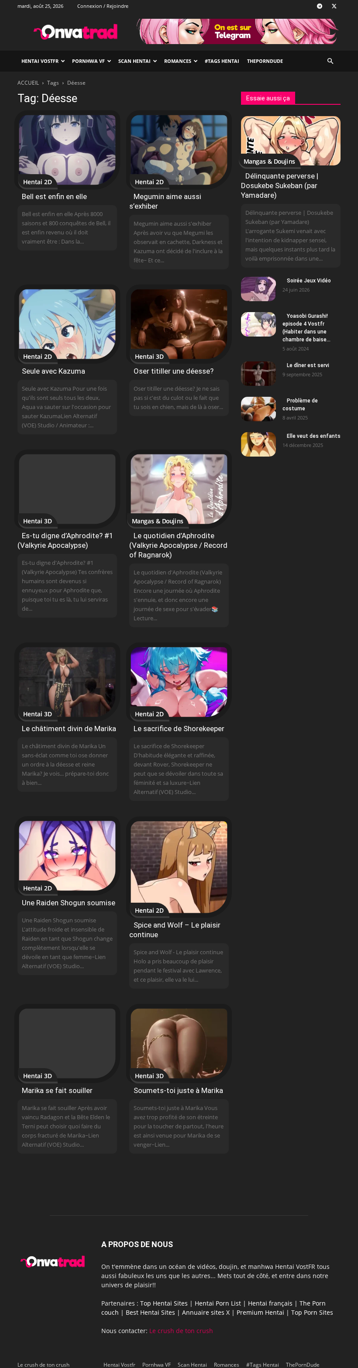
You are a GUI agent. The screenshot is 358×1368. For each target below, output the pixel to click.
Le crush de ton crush (181, 1331)
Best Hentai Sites (150, 1312)
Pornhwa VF (88, 61)
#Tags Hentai (222, 61)
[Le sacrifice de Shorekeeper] (179, 682)
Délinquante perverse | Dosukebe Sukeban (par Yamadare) (279, 185)
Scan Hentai (134, 61)
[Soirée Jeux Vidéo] (258, 289)
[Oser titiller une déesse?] (179, 324)
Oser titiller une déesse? (173, 371)
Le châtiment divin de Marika (69, 728)
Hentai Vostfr (40, 61)
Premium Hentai (260, 1312)
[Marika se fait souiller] (67, 1043)
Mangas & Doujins (157, 521)
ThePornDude (265, 61)
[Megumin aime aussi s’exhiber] (179, 150)
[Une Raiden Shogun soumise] (67, 856)
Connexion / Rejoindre (102, 6)
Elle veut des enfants (314, 436)
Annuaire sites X (206, 1312)
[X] (334, 6)
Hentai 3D (149, 356)
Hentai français (270, 1303)
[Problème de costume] (258, 409)
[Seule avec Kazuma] (67, 324)
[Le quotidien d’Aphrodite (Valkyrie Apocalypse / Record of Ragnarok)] (179, 489)
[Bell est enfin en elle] (67, 150)
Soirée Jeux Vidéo (309, 281)
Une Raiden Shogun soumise (68, 902)
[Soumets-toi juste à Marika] (179, 1043)
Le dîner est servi (308, 365)
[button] (330, 61)
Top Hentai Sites (164, 1303)
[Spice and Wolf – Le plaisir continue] (179, 867)
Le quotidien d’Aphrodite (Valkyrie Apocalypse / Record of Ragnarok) (178, 545)
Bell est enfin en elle (54, 196)
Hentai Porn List (218, 1303)
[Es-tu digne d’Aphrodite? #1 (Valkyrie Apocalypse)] (67, 489)
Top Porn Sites (312, 1312)
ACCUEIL (28, 82)
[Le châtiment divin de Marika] (67, 682)
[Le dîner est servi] (258, 373)
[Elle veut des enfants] (258, 444)
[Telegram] (319, 6)
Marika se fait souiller (57, 1090)
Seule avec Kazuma (53, 371)
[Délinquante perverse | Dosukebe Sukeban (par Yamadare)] (291, 140)
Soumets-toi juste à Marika (178, 1090)
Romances (177, 61)
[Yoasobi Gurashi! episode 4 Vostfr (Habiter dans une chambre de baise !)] (258, 324)
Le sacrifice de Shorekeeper (179, 728)
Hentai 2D (37, 182)
